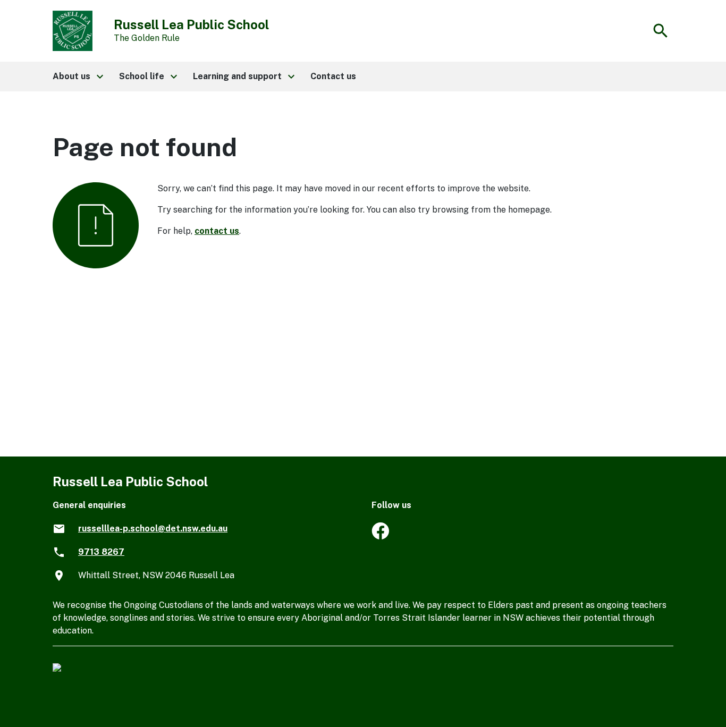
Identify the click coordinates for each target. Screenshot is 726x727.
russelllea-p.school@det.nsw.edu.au (152, 528)
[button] (77, 76)
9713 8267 (101, 552)
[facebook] (380, 536)
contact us (217, 231)
